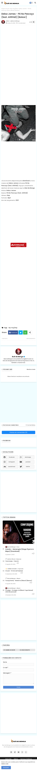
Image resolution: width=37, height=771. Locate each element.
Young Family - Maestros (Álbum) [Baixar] (18, 580)
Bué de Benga (17, 356)
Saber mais (4, 764)
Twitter (20, 332)
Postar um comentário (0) (18, 432)
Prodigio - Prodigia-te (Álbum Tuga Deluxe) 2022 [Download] (19, 591)
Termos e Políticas (26, 759)
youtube (28, 462)
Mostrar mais (31, 369)
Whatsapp (25, 332)
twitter (28, 466)
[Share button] (30, 332)
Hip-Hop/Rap (14, 8)
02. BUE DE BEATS (25, 650)
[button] (35, 3)
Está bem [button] (6, 767)
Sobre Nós (8, 759)
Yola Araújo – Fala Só (12, 561)
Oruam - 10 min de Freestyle (14, 571)
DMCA (16, 759)
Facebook (14, 332)
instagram (12, 462)
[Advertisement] (18, 45)
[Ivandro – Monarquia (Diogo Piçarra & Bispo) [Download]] (18, 532)
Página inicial (5, 8)
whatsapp (28, 457)
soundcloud (11, 466)
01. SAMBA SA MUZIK (9, 650)
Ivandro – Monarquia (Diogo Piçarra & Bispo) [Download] (19, 550)
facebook (11, 457)
